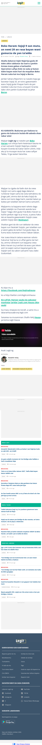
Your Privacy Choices (23, 744)
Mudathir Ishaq (24, 56)
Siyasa (3, 454)
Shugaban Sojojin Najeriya (22, 369)
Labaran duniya (6, 587)
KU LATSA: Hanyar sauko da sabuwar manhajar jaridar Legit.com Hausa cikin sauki (20, 302)
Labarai (9, 37)
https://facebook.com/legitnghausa (18, 290)
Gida (2, 37)
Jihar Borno (6, 369)
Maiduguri (23, 219)
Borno (4, 92)
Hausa (38, 317)
